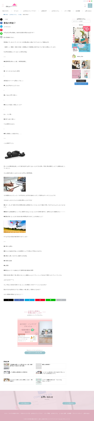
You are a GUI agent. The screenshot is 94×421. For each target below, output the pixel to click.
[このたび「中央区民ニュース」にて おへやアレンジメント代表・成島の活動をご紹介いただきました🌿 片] (76, 74)
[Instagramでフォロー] (87, 1)
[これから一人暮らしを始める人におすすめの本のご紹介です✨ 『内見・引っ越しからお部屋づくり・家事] (86, 74)
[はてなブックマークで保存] (1, 26)
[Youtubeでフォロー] (89, 1)
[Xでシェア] (1, 19)
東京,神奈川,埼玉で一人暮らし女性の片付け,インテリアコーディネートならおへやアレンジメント (50, 419)
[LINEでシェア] (1, 33)
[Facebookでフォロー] (84, 1)
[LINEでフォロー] (91, 1)
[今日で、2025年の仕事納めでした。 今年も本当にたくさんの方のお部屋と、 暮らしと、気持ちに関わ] (86, 64)
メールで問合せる (69, 403)
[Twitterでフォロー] (86, 1)
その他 (6, 19)
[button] (1, 37)
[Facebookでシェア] (1, 23)
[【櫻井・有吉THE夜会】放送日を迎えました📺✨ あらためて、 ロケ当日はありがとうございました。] (76, 64)
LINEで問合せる (25, 403)
